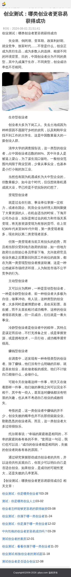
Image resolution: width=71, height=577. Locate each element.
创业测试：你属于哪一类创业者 (23, 516)
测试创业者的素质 (14, 538)
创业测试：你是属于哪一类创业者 (25, 523)
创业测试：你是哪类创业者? (21, 493)
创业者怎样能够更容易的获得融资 (25, 508)
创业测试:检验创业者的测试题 (22, 554)
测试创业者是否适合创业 (18, 561)
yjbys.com (42, 572)
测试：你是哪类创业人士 (18, 501)
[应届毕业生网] (4, 4)
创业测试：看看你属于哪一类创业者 (26, 546)
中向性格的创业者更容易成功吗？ (25, 531)
